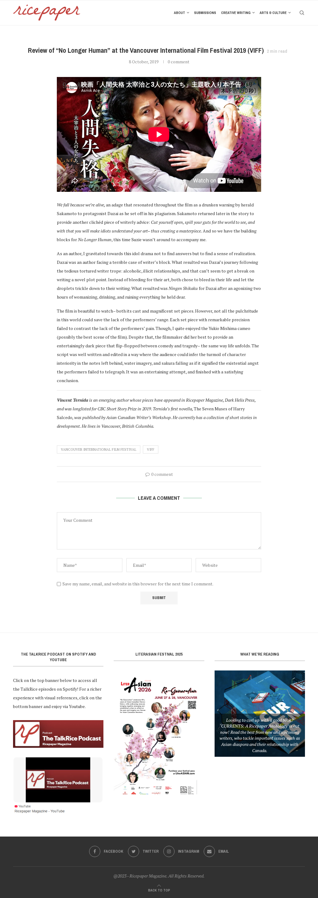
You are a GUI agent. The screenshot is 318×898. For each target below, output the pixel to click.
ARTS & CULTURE (273, 13)
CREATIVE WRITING (236, 13)
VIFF (150, 449)
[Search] (302, 12)
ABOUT (179, 13)
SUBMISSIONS (205, 13)
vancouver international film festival (98, 449)
